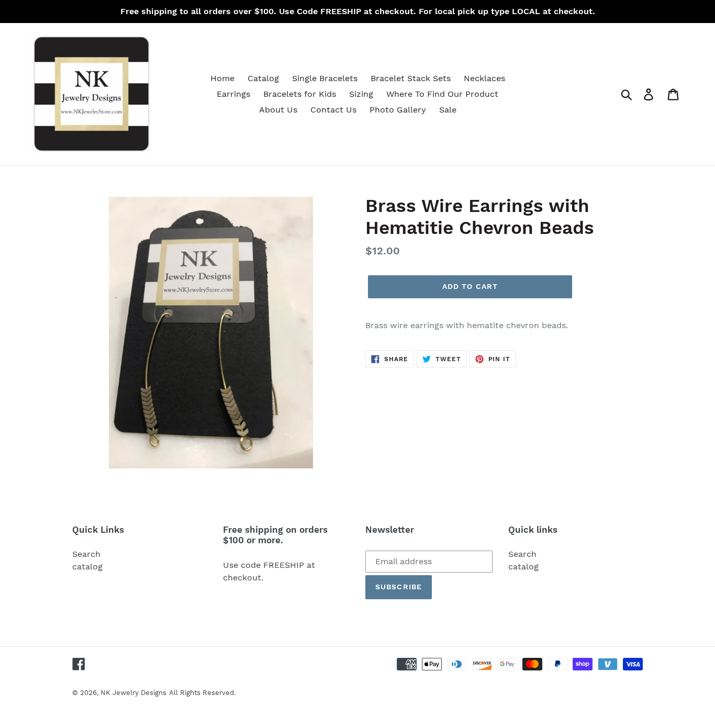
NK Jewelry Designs (133, 693)
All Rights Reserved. (202, 693)
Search (86, 554)
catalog (87, 567)
